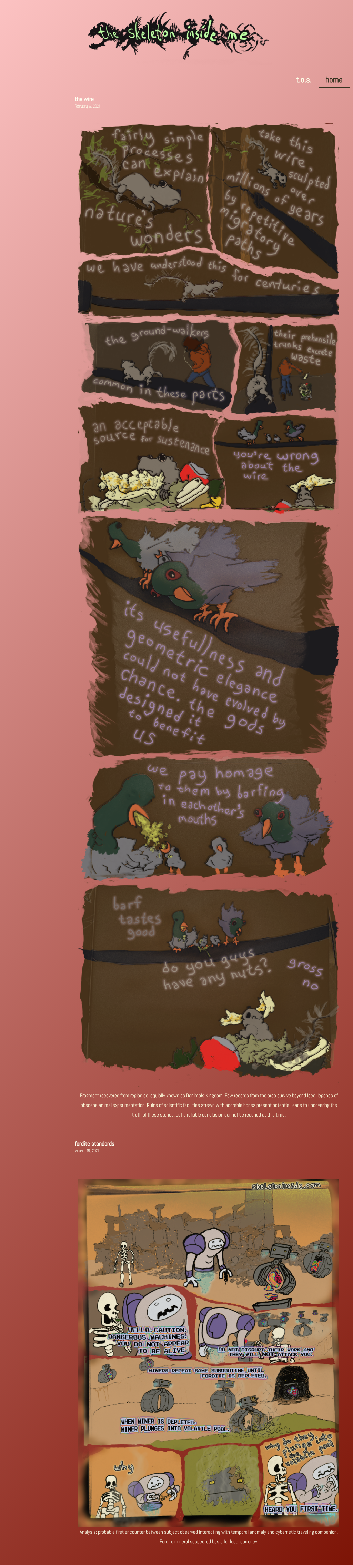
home (334, 79)
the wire (84, 99)
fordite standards (94, 1144)
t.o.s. (304, 79)
